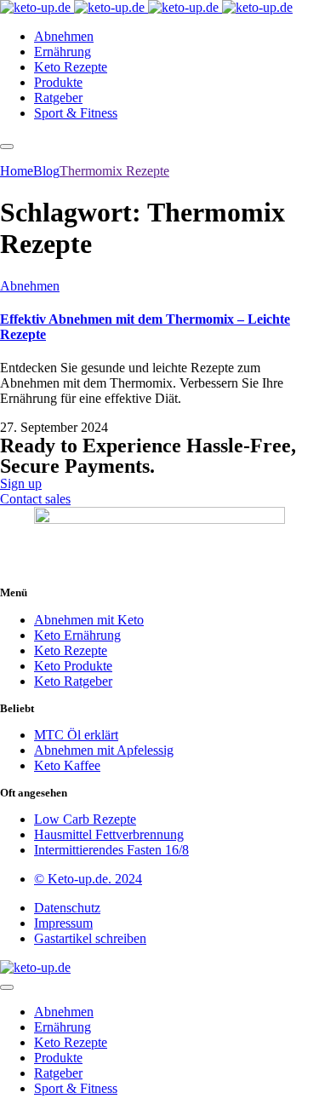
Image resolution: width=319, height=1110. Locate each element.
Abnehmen (30, 286)
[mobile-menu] (7, 146)
